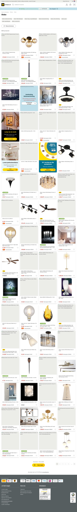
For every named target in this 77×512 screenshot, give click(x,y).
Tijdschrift (22, 489)
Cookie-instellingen (5, 504)
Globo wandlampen (6, 21)
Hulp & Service (66, 1)
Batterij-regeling (5, 496)
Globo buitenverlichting (7, 18)
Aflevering (3, 494)
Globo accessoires (15, 21)
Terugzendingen (4, 502)
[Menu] (75, 493)
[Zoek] (13, 4)
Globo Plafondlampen (18, 18)
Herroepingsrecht (5, 499)
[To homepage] (6, 4)
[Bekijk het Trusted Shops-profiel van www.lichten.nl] (48, 494)
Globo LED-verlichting (55, 18)
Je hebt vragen (4, 489)
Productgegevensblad (27, 57)
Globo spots (64, 18)
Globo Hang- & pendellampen (31, 18)
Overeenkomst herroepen (6, 501)
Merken (11, 12)
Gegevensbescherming (6, 491)
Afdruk (21, 494)
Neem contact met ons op (25, 491)
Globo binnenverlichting (44, 18)
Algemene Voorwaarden (6, 497)
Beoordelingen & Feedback (26, 492)
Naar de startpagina (5, 12)
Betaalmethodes (4, 492)
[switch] (73, 501)
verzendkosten (45, 472)
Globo (15, 12)
